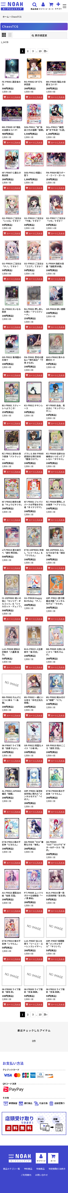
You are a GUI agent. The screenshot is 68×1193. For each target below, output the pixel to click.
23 (40, 51)
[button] (65, 6)
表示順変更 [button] (41, 35)
